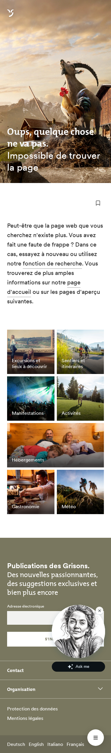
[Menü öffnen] (95, 737)
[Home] (10, 16)
